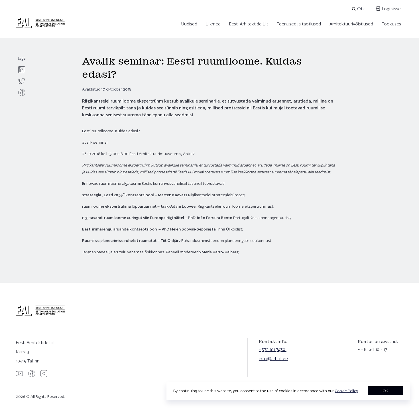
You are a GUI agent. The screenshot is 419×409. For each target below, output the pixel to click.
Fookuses (391, 24)
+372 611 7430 (272, 349)
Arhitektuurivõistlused (351, 24)
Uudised (189, 24)
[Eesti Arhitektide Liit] (40, 27)
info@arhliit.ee (273, 358)
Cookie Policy (346, 390)
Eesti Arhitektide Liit (248, 24)
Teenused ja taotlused (299, 24)
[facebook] (21, 92)
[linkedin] (21, 69)
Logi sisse (391, 8)
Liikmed (213, 24)
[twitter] (21, 81)
